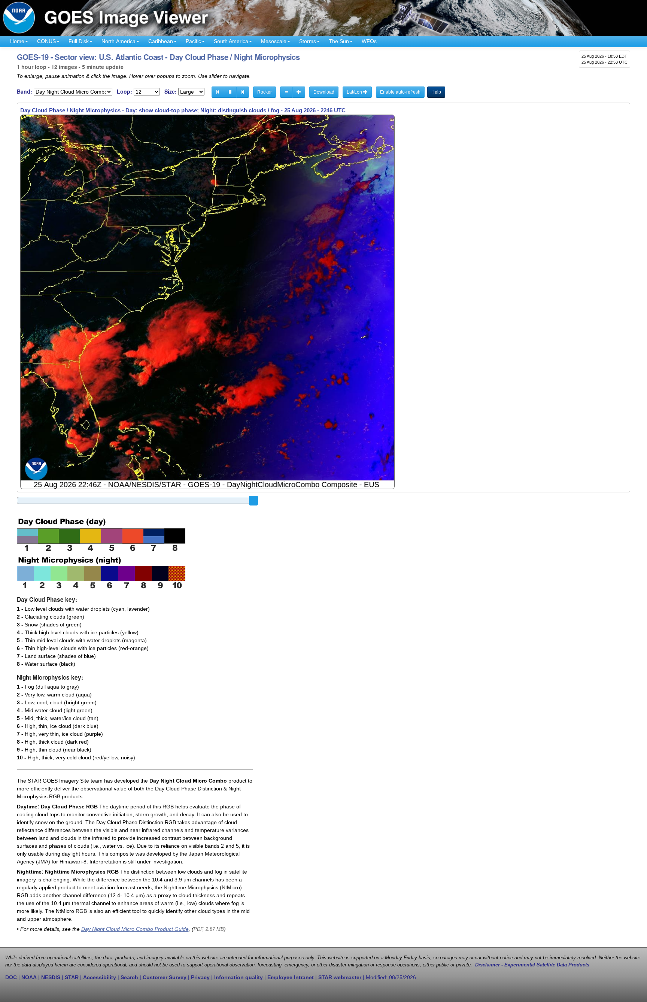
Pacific (193, 41)
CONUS (46, 41)
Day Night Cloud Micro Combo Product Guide (135, 929)
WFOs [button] (369, 41)
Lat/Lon (355, 92)
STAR (72, 977)
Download (323, 92)
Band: (24, 91)
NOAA (29, 977)
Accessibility (99, 977)
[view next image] (242, 92)
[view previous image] (218, 92)
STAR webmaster (339, 977)
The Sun (339, 41)
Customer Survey (164, 977)
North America (118, 41)
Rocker (264, 92)
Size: (170, 91)
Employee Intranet (290, 977)
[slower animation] (286, 92)
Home (17, 41)
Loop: (124, 91)
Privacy (200, 977)
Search (129, 977)
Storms (307, 41)
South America (231, 41)
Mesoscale (273, 41)
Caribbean (160, 41)
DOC (11, 977)
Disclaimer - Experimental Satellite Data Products (532, 965)
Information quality (238, 977)
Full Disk (79, 41)
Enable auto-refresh (400, 92)
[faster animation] (298, 92)
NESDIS (50, 977)
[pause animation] (230, 92)
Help (436, 92)
